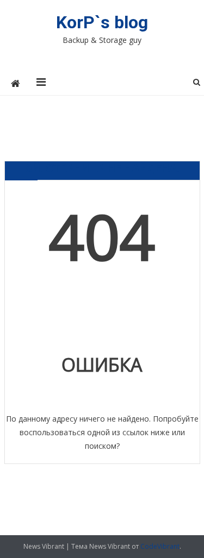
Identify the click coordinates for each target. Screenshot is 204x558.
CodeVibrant (160, 546)
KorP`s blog (102, 22)
